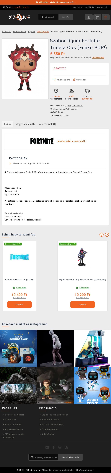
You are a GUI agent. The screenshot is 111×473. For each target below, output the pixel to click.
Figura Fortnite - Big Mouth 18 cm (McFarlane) (82, 279)
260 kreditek (98, 58)
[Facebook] (54, 447)
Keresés (65, 17)
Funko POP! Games (68, 109)
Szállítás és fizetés (14, 415)
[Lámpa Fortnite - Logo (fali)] (19, 257)
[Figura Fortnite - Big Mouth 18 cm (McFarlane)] (82, 257)
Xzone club (102, 7)
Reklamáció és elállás (52, 424)
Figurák (31, 163)
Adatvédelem (48, 434)
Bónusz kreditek (13, 424)
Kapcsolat (78, 7)
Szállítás (89, 7)
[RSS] (66, 447)
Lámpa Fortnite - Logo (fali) (19, 279)
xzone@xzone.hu (17, 7)
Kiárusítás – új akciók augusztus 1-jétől (57, 2)
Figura (68, 106)
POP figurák (43, 163)
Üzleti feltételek (50, 429)
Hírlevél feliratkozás (70, 457)
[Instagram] (60, 447)
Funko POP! (77, 106)
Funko (61, 112)
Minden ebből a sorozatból (71, 141)
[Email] (47, 447)
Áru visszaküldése (14, 429)
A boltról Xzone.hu (51, 420)
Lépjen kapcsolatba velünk (55, 415)
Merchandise (19, 163)
